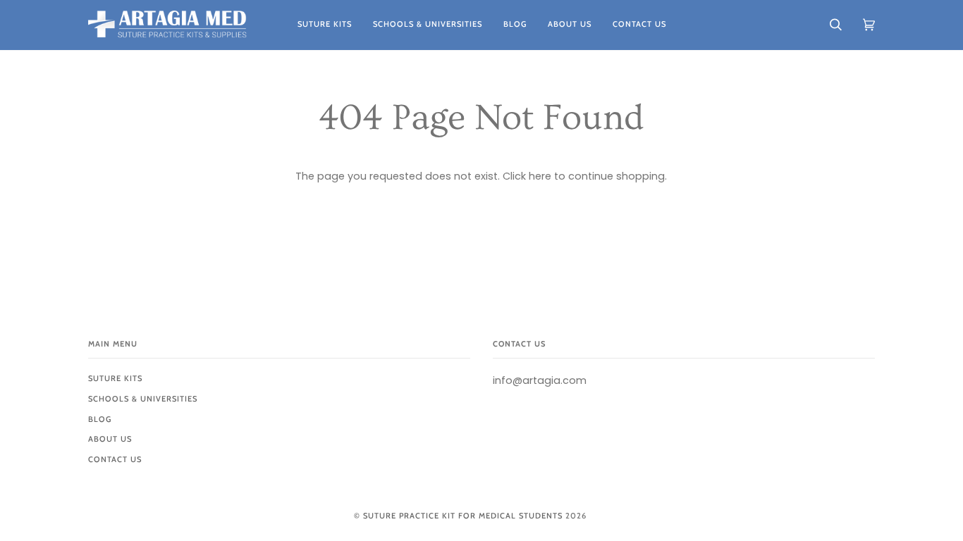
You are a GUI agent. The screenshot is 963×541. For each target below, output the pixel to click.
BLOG (99, 419)
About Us (110, 439)
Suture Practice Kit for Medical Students (463, 516)
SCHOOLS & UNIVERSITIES (142, 399)
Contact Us (115, 459)
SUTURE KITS (115, 378)
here (540, 176)
